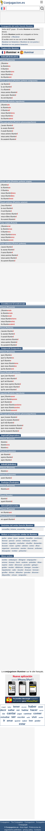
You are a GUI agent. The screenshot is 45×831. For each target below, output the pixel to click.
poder (37, 721)
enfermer (38, 548)
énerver (30, 548)
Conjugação (23, 825)
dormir (24, 707)
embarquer (13, 560)
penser (11, 541)
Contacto (37, 830)
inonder (35, 567)
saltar (11, 710)
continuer (38, 538)
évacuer (28, 570)
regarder (12, 543)
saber (24, 721)
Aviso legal (24, 827)
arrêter (34, 541)
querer (17, 721)
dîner (38, 546)
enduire (25, 562)
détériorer (19, 567)
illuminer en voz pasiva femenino (15, 44)
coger (3, 707)
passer (21, 538)
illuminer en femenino (10, 42)
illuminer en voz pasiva (29, 42)
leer (31, 720)
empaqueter (31, 560)
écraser (12, 562)
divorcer (35, 572)
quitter (18, 546)
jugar (19, 714)
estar (22, 723)
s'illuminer (15, 37)
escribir (21, 717)
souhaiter (21, 543)
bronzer (36, 570)
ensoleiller (21, 529)
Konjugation (40, 822)
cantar (11, 713)
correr (41, 710)
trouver (5, 543)
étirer (40, 562)
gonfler (5, 572)
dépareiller (6, 575)
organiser (5, 548)
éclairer (13, 529)
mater (11, 565)
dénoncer (18, 565)
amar (10, 720)
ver (18, 710)
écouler (20, 570)
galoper (35, 565)
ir (4, 720)
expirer (4, 565)
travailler (29, 538)
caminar (28, 714)
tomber (14, 551)
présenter (22, 551)
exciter (4, 560)
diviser (11, 572)
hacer (34, 709)
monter (23, 548)
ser (13, 717)
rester (11, 546)
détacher (19, 572)
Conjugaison (4, 822)
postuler (27, 565)
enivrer (4, 562)
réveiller (29, 543)
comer (37, 713)
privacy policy (28, 830)
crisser (14, 575)
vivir (34, 717)
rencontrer (15, 548)
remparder (22, 575)
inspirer (29, 529)
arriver (18, 541)
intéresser (26, 541)
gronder (27, 572)
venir (40, 707)
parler (4, 538)
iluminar (29, 52)
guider (4, 567)
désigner (22, 560)
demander (38, 543)
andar (41, 717)
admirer (25, 546)
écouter (5, 546)
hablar (25, 710)
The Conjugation (17, 822)
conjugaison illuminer (15, 671)
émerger (27, 567)
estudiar (5, 717)
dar (3, 714)
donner (5, 541)
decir (3, 710)
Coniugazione (30, 822)
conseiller (6, 529)
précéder (32, 562)
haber (32, 706)
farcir (18, 562)
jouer (16, 538)
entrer (31, 546)
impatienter (6, 570)
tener (16, 706)
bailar (9, 707)
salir (28, 717)
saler (14, 570)
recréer (11, 567)
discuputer (6, 551)
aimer (10, 538)
